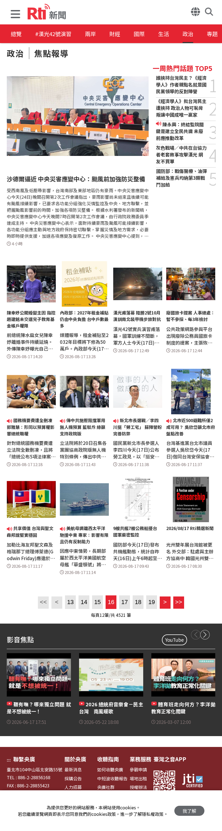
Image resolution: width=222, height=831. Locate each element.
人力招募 (73, 787)
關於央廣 (75, 759)
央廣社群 (106, 787)
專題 (212, 34)
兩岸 (90, 34)
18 (138, 602)
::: (9, 759)
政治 (187, 34)
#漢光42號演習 (53, 34)
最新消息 (73, 769)
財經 (114, 34)
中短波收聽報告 (112, 778)
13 (70, 602)
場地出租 (138, 778)
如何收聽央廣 (110, 769)
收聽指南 (108, 759)
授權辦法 (138, 787)
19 (151, 602)
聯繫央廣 (24, 759)
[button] (15, 15)
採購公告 (73, 778)
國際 (139, 34)
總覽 (16, 34)
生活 (163, 34)
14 (84, 602)
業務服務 (140, 759)
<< (42, 602)
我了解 (189, 810)
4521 (121, 615)
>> (177, 602)
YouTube (174, 639)
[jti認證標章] (196, 781)
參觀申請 (138, 769)
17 (124, 602)
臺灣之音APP (170, 759)
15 (97, 602)
